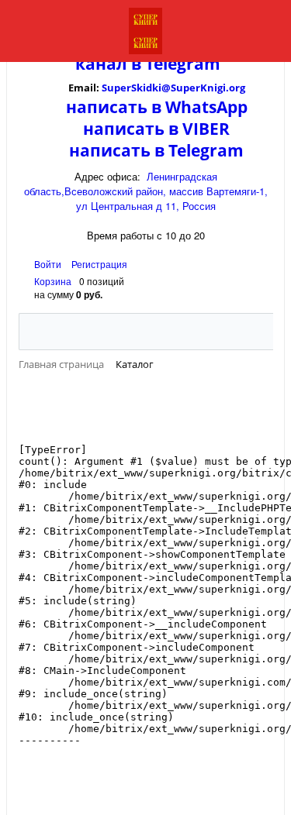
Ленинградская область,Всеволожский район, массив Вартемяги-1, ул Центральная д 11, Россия (146, 191)
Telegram (180, 63)
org (237, 88)
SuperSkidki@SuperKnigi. (165, 88)
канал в (108, 63)
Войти (49, 263)
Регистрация (99, 263)
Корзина (52, 280)
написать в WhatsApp (157, 107)
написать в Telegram (156, 150)
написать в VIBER (156, 128)
